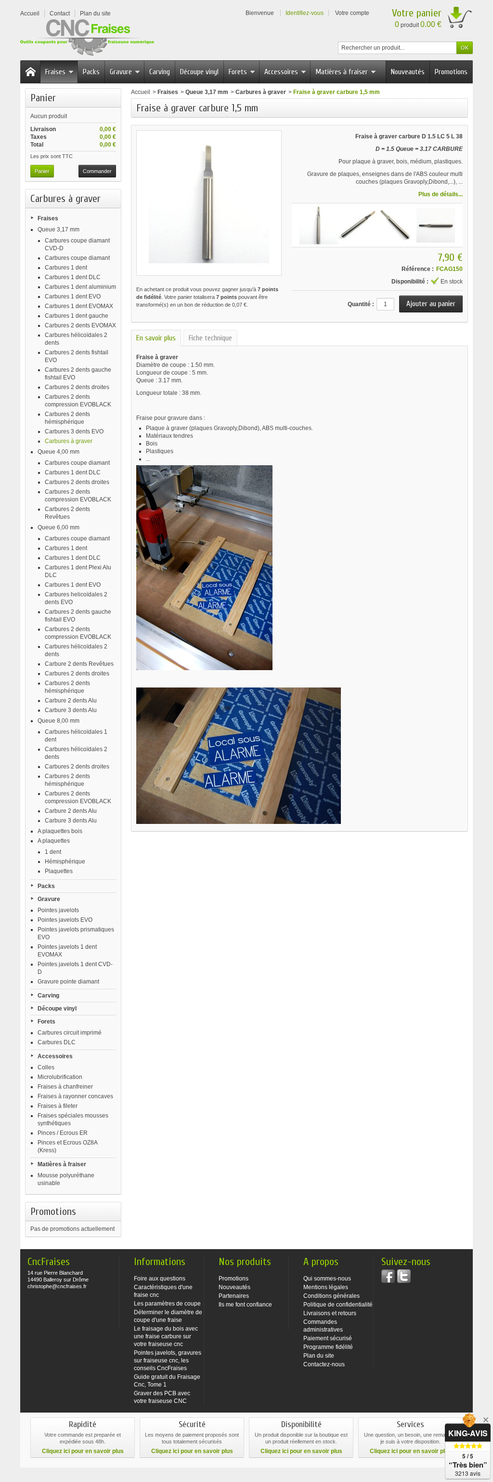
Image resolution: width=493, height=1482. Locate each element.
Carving (159, 71)
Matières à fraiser (341, 71)
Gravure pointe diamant (68, 981)
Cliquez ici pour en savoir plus (83, 1451)
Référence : (418, 269)
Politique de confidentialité (338, 1304)
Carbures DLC (57, 1042)
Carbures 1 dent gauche (76, 315)
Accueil (140, 92)
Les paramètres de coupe (167, 1303)
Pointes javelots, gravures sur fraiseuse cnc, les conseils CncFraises (167, 1360)
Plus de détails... (440, 194)
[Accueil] (30, 72)
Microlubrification (60, 1077)
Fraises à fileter (58, 1106)
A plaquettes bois (60, 831)
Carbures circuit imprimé (70, 1032)
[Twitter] (404, 1276)
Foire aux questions (159, 1278)
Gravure (121, 71)
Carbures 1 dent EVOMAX (79, 306)
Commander (97, 171)
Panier (43, 98)
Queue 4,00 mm (58, 451)
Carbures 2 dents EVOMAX (80, 325)
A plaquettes (54, 840)
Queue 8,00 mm (58, 720)
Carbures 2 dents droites (77, 387)
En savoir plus (156, 338)
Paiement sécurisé (327, 1338)
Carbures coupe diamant (77, 258)
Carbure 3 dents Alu (71, 710)
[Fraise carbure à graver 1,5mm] (318, 225)
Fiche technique (210, 338)
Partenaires (234, 1296)
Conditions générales (331, 1296)
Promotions (451, 71)
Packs (91, 71)
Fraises (55, 71)
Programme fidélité (328, 1347)
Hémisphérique (65, 861)
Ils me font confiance (245, 1304)
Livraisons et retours (329, 1313)
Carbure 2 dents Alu (71, 700)
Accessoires (281, 71)
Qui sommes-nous (327, 1278)
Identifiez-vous (304, 13)
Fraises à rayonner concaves (75, 1096)
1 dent (53, 852)
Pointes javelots (58, 910)
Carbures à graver (68, 441)
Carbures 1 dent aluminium (80, 286)
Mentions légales (325, 1287)
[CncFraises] (87, 37)
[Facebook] (388, 1276)
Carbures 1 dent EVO (73, 296)
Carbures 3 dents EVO (74, 431)
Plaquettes (59, 871)
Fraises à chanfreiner (65, 1086)
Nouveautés (408, 71)
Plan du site (318, 1355)
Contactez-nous (324, 1364)
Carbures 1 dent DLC (73, 277)
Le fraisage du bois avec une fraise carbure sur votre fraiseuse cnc (166, 1336)
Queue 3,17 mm (58, 229)
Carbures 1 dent (66, 267)
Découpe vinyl (199, 71)
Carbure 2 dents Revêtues (79, 663)
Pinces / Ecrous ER (63, 1133)
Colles (46, 1067)
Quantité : (361, 304)
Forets (238, 71)
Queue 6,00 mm (58, 527)
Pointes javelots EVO (65, 919)
